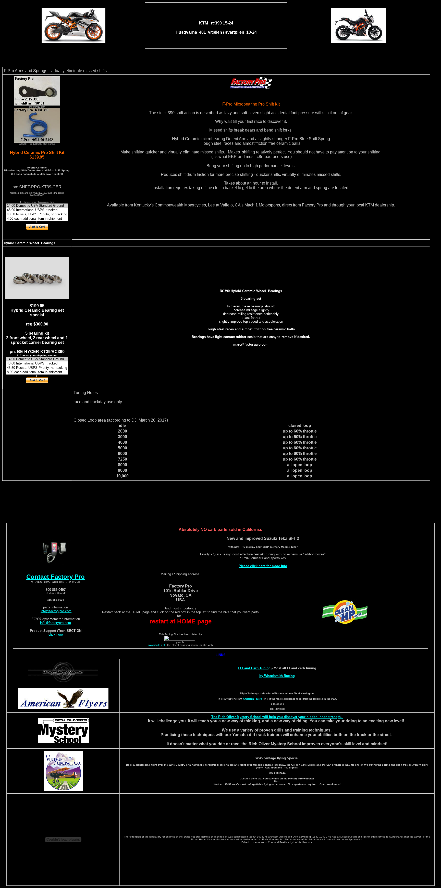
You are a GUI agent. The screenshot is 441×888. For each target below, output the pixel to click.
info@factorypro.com (56, 611)
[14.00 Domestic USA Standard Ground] (37, 206)
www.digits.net (156, 645)
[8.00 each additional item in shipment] (37, 372)
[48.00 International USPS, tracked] (37, 210)
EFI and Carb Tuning (255, 668)
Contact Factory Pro (55, 576)
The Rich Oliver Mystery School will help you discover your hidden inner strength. (277, 717)
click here (55, 634)
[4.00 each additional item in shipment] (37, 219)
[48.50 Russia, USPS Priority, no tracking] (37, 214)
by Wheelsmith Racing (277, 676)
